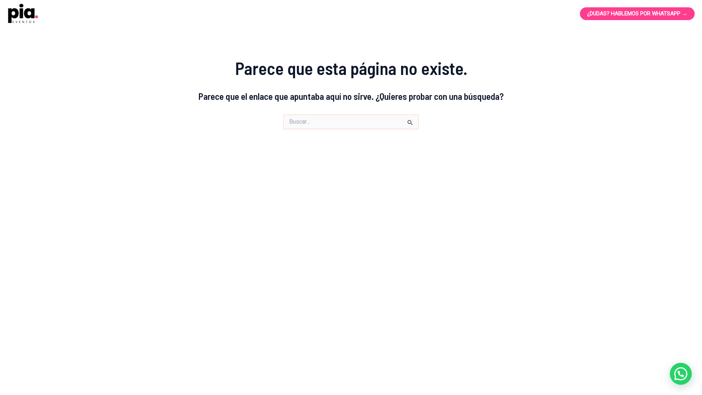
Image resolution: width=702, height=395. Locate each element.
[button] (681, 374)
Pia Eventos (87, 14)
